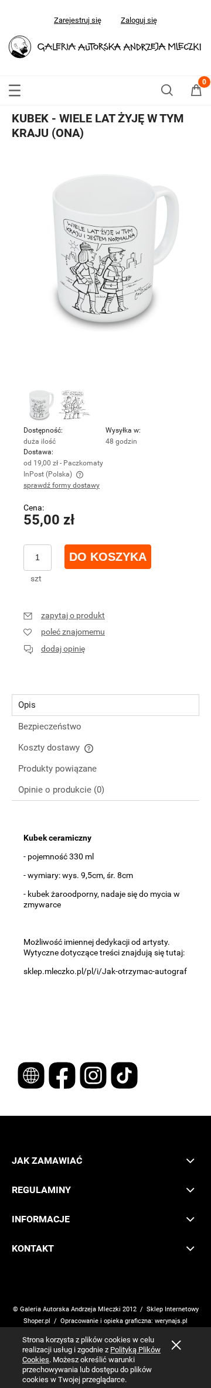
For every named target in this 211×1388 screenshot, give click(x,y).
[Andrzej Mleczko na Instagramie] (94, 1074)
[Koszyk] (196, 92)
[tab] (105, 705)
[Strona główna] (105, 45)
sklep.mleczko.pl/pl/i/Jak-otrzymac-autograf (105, 971)
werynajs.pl (171, 1321)
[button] (14, 88)
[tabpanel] (105, 818)
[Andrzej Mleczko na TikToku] (124, 1074)
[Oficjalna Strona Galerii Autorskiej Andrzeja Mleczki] (31, 1074)
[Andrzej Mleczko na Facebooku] (63, 1074)
